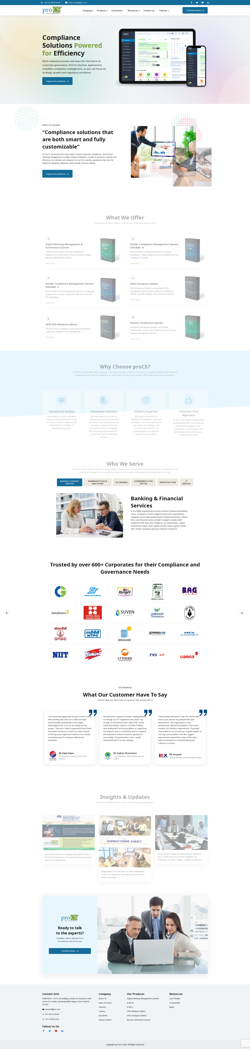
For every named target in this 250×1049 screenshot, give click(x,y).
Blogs (171, 1007)
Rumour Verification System (146, 319)
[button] (7, 613)
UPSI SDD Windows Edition (61, 321)
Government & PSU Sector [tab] (143, 482)
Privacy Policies (105, 1020)
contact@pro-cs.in (52, 1009)
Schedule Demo (193, 10)
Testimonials (174, 1003)
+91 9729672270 (52, 1019)
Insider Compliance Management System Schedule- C (70, 281)
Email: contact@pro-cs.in (77, 2)
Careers (102, 1011)
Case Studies (174, 998)
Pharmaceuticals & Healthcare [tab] (97, 482)
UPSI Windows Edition (136, 1011)
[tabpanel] (125, 513)
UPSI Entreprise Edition (144, 280)
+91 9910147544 (52, 1014)
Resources (133, 10)
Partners (102, 1007)
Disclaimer (103, 1015)
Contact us (148, 10)
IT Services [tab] (186, 482)
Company (87, 10)
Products (101, 10)
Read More (50, 259)
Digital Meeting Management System (143, 998)
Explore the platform (56, 81)
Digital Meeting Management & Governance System (64, 242)
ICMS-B (130, 1003)
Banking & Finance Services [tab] (69, 482)
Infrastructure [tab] (168, 482)
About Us (103, 998)
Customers (117, 10)
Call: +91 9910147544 (52, 2)
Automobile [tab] (121, 482)
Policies (163, 10)
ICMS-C (130, 1007)
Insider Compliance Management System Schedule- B (154, 242)
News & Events (105, 1003)
